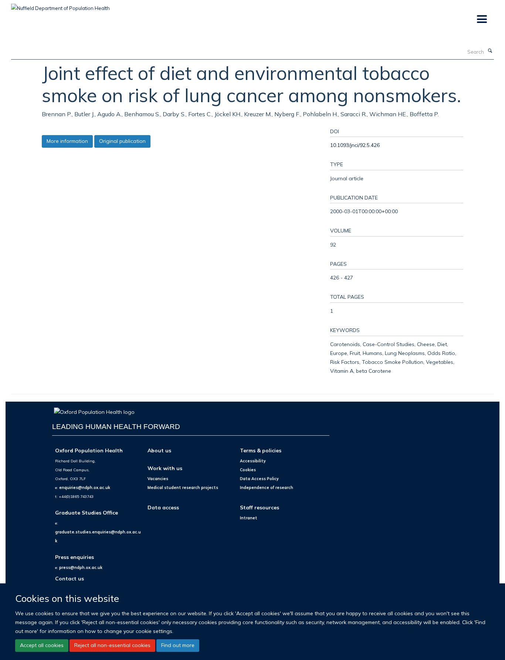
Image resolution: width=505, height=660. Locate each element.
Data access (163, 507)
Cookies (248, 469)
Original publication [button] (122, 141)
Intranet (248, 517)
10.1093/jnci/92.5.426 (355, 145)
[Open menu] (481, 19)
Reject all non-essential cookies (112, 645)
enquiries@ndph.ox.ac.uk (84, 487)
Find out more (177, 645)
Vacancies (158, 478)
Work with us (165, 468)
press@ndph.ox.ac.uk (80, 567)
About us (159, 450)
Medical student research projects (183, 487)
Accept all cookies (42, 645)
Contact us (69, 578)
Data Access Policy (259, 478)
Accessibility (253, 460)
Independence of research (266, 487)
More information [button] (67, 141)
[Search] (490, 51)
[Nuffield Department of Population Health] (60, 6)
